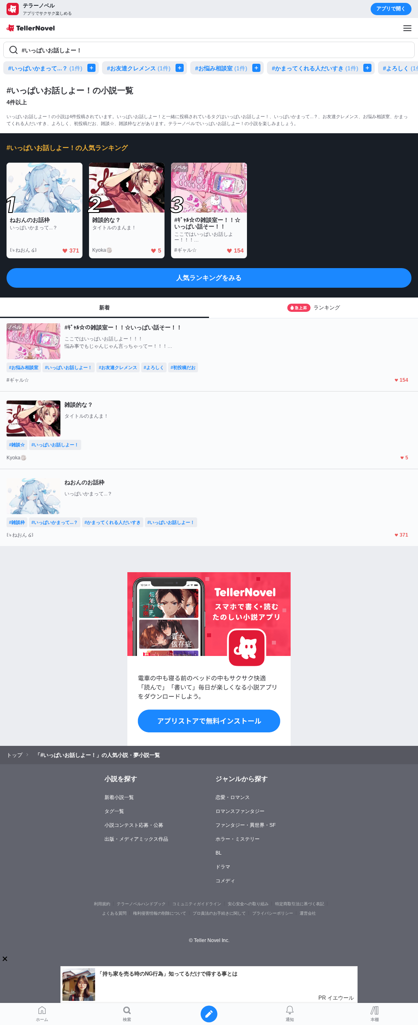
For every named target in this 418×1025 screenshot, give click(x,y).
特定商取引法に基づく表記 (299, 904)
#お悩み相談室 (221, 68)
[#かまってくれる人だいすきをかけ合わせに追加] (369, 67)
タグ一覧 (114, 811)
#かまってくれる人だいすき (315, 68)
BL (219, 853)
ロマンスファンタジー (240, 811)
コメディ (225, 881)
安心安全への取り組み (248, 904)
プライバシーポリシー (272, 913)
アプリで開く (391, 8)
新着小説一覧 (119, 797)
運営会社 (308, 913)
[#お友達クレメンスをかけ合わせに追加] (181, 67)
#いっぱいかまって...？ (45, 68)
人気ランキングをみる (209, 277)
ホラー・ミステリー (238, 839)
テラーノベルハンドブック (141, 904)
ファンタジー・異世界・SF (246, 825)
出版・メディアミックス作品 (136, 839)
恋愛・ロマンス (233, 797)
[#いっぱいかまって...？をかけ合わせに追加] (93, 67)
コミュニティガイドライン (196, 904)
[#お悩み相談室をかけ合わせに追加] (258, 67)
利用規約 (102, 904)
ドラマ (223, 867)
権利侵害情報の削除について (159, 913)
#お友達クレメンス (139, 68)
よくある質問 (114, 913)
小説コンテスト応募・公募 (133, 825)
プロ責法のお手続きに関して (219, 913)
